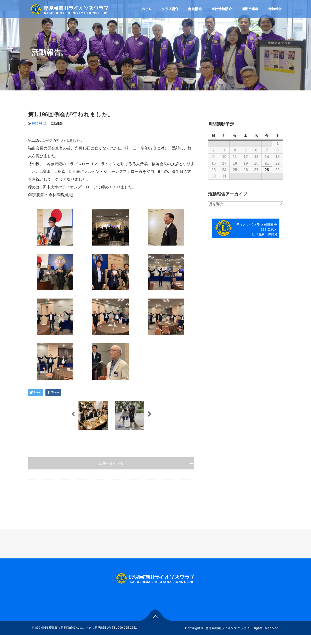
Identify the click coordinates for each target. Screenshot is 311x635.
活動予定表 (250, 8)
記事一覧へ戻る (111, 463)
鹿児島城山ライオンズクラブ (226, 628)
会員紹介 (195, 8)
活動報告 (275, 8)
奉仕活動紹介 (221, 8)
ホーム (146, 8)
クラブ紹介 (169, 8)
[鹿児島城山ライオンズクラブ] (70, 9)
